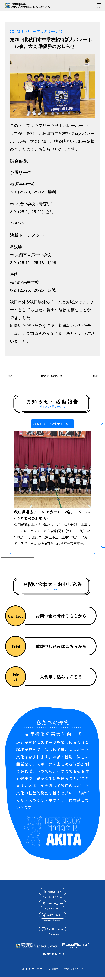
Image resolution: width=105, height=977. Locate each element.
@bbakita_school (55, 929)
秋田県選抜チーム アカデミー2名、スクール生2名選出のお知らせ (52, 515)
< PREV (8, 375)
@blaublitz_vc (55, 891)
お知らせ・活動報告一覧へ (52, 375)
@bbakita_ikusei (55, 903)
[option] (52, 488)
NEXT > (96, 375)
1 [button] (17, 557)
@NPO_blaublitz (55, 915)
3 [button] (87, 557)
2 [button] (52, 557)
